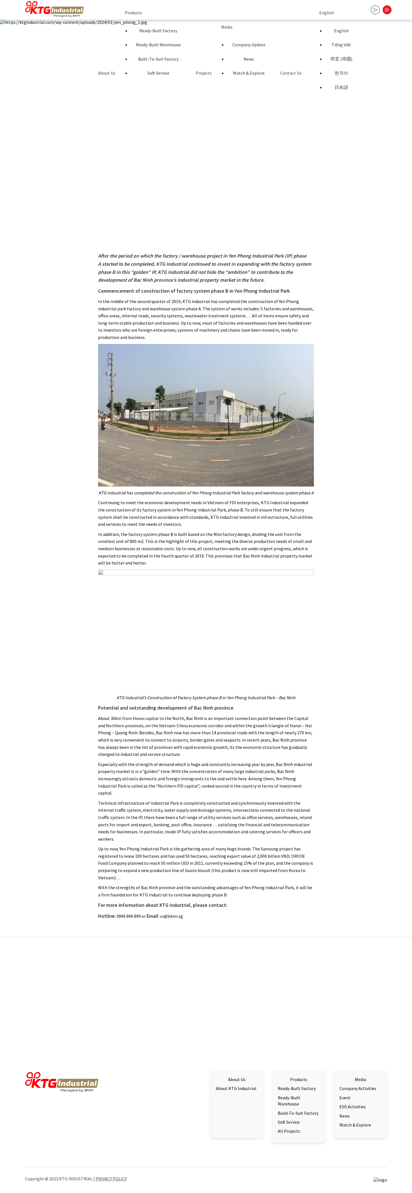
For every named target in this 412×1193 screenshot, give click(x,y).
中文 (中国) (341, 59)
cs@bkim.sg (145, 1136)
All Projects (289, 1131)
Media (226, 27)
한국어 (341, 73)
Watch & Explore (249, 73)
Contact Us (291, 73)
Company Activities (357, 1088)
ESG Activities (352, 1106)
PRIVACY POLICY (111, 1178)
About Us (106, 73)
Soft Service (158, 73)
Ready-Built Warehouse (158, 44)
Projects (204, 73)
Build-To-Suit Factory (298, 1113)
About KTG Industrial (236, 1088)
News (249, 59)
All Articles (364, 965)
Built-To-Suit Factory (158, 59)
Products (133, 12)
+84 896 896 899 (145, 1144)
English (326, 12)
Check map (36, 1153)
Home (112, 229)
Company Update (248, 44)
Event (345, 1097)
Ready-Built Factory (158, 30)
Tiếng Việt (341, 44)
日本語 (341, 87)
